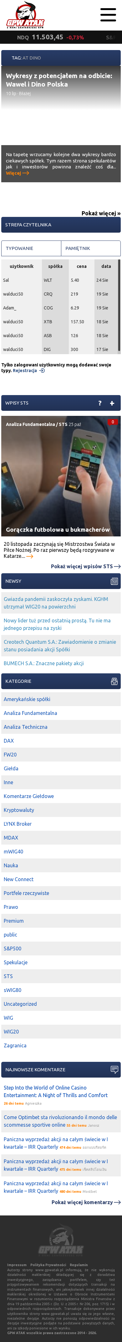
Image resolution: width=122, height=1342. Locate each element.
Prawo (11, 907)
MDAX (11, 838)
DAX (9, 741)
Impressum (17, 1265)
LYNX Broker (18, 824)
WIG (8, 1018)
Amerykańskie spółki (27, 699)
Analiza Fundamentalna (30, 424)
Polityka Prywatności (48, 1265)
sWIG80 (12, 990)
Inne (8, 782)
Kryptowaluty (19, 810)
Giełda (11, 768)
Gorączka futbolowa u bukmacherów (58, 529)
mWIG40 (13, 851)
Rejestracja (25, 370)
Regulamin (79, 1265)
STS (63, 424)
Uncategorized (20, 1004)
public (10, 934)
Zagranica (15, 1045)
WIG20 (11, 1031)
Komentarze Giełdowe (29, 796)
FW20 (10, 754)
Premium (14, 921)
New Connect (18, 879)
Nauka (11, 865)
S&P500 (12, 948)
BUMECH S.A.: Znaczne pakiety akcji (44, 663)
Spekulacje (16, 962)
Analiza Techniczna (26, 727)
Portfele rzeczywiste (26, 893)
